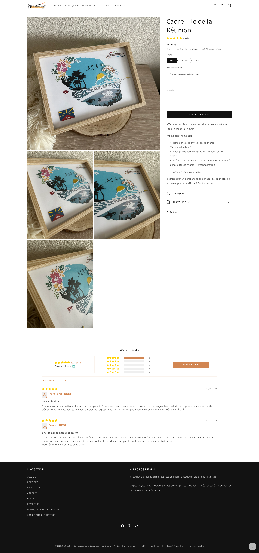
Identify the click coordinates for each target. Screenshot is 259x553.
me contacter (223, 485)
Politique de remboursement (126, 546)
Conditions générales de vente (174, 546)
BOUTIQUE (32, 482)
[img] (50, 389)
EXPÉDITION (33, 504)
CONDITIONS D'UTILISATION (41, 515)
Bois (198, 60)
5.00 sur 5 (76, 362)
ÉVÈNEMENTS (34, 487)
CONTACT (32, 498)
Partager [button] (174, 212)
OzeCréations (67, 546)
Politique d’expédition (150, 546)
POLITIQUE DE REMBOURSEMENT (44, 509)
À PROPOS (32, 493)
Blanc (185, 60)
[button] (71, 5)
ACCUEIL (31, 476)
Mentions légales (197, 546)
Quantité (170, 90)
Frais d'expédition (188, 49)
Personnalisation (174, 67)
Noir (172, 60)
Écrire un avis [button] (190, 364)
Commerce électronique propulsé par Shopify (92, 546)
